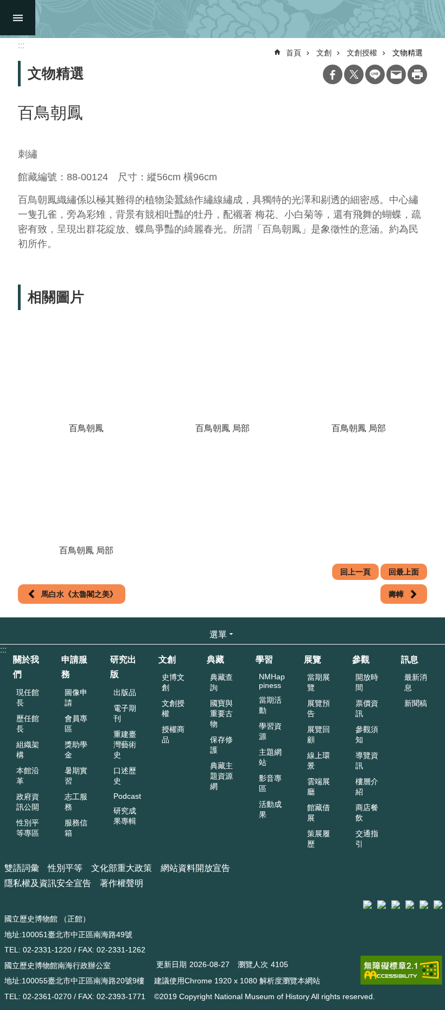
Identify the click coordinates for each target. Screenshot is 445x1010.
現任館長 (27, 697)
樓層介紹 (366, 786)
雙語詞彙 (21, 868)
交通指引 (366, 838)
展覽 (312, 659)
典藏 (215, 659)
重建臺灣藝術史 (124, 744)
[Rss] (438, 904)
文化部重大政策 (121, 868)
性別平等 (65, 868)
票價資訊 (366, 708)
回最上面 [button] (404, 571)
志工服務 (76, 801)
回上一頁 (355, 571)
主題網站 (270, 757)
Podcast (127, 796)
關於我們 (26, 667)
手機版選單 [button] (17, 17)
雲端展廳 (318, 786)
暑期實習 (76, 775)
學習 (264, 659)
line (375, 74)
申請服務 (74, 667)
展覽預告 (318, 708)
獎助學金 (76, 749)
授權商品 (173, 734)
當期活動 (270, 705)
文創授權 (362, 52)
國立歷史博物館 (229, 19)
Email (396, 74)
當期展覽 (318, 682)
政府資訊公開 (27, 801)
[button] (86, 369)
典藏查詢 (221, 682)
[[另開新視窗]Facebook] (396, 904)
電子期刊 (124, 713)
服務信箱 (76, 827)
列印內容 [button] (417, 74)
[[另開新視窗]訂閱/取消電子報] (381, 904)
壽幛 (396, 594)
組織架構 (27, 749)
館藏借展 (318, 812)
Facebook (332, 74)
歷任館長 (27, 723)
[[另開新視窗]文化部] (367, 904)
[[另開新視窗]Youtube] (424, 904)
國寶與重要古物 (221, 713)
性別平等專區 (27, 827)
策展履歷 (318, 838)
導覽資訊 (366, 760)
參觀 (361, 659)
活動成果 (270, 809)
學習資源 (270, 731)
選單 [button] (218, 634)
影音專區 (270, 783)
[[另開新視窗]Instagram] (410, 904)
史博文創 (173, 682)
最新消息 (415, 682)
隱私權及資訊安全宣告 (47, 883)
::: (3, 649)
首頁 (293, 52)
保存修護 (221, 744)
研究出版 (123, 667)
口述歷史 (124, 775)
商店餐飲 (366, 812)
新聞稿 (415, 703)
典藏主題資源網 (221, 776)
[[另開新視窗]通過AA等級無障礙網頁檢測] (401, 970)
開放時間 (366, 682)
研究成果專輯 (124, 815)
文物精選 (407, 52)
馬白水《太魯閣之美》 (79, 594)
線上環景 (318, 760)
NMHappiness (272, 681)
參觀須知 (366, 734)
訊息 (409, 659)
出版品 (124, 692)
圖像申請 (76, 697)
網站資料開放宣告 (195, 868)
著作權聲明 (121, 883)
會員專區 (76, 723)
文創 (324, 52)
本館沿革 (27, 775)
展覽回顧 (318, 734)
